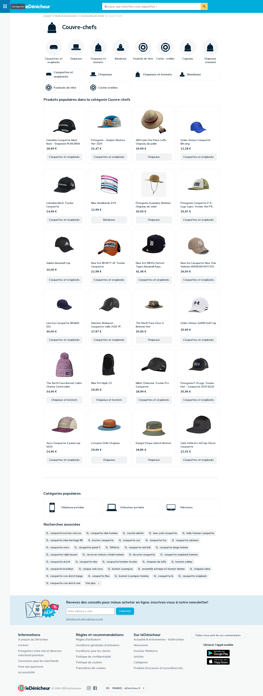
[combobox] (151, 6)
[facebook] (95, 688)
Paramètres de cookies (91, 668)
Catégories (141, 662)
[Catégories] (5, 6)
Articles (139, 656)
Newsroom (141, 645)
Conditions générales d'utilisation (98, 645)
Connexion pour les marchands (38, 661)
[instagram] (88, 688)
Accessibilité (26, 672)
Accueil (47, 15)
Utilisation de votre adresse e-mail (84, 619)
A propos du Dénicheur (33, 639)
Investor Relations (146, 651)
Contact (23, 645)
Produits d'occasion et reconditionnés (158, 668)
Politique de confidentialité (93, 656)
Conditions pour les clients (93, 651)
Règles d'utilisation (88, 639)
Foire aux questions (30, 666)
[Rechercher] (204, 6)
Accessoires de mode (92, 15)
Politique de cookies (89, 662)
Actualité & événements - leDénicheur (159, 639)
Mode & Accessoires (66, 15)
